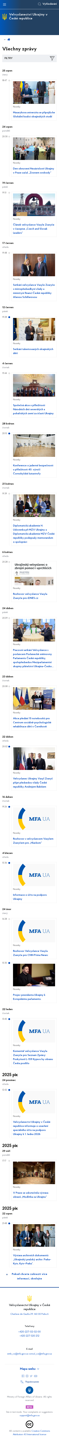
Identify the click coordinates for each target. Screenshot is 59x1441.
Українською (32, 1382)
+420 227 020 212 (29, 1336)
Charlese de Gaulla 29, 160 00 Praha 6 (29, 1314)
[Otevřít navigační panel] (4, 4)
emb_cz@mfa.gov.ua (17, 1354)
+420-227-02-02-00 (29, 1332)
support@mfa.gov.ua (29, 1416)
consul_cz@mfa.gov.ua (40, 1354)
